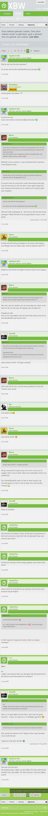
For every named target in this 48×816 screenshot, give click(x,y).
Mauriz (11, 135)
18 (24, 51)
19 (28, 51)
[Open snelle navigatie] (46, 25)
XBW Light (5, 808)
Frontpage (7, 14)
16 (18, 51)
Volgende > (37, 51)
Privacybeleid (43, 811)
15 (15, 51)
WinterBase (13, 85)
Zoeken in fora (9, 19)
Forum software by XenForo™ (10, 813)
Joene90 (12, 333)
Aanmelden (41, 2)
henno (11, 235)
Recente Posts (24, 19)
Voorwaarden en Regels (31, 811)
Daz (10, 404)
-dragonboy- (13, 525)
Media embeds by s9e (26, 813)
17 (21, 51)
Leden (28, 14)
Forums (18, 14)
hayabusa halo (14, 56)
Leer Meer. (34, 37)
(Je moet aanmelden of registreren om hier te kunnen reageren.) (29, 791)
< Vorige (3, 51)
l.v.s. (10, 658)
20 (31, 51)
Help (44, 808)
